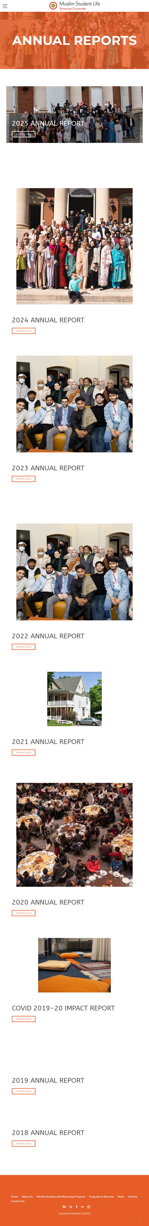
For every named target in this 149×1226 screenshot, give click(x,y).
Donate (132, 1196)
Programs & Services (101, 1196)
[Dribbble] (71, 1206)
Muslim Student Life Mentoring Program (61, 1196)
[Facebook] (76, 1206)
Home (14, 1196)
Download (23, 134)
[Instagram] (87, 1206)
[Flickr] (82, 1206)
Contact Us (18, 1201)
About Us (27, 1196)
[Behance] (64, 1206)
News (121, 1196)
